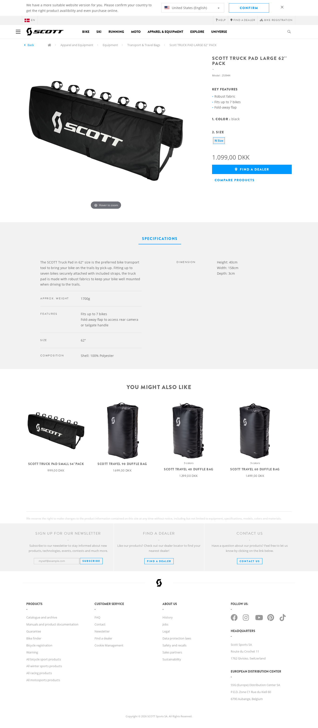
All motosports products (43, 680)
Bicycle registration (39, 645)
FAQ (97, 617)
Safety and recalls (174, 645)
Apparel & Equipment (165, 31)
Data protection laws (176, 638)
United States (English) (189, 8)
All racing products (39, 673)
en (33, 20)
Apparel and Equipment (77, 45)
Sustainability (171, 659)
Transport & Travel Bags (143, 45)
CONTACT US (250, 561)
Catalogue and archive (41, 617)
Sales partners (172, 652)
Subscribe (91, 561)
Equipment (110, 45)
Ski (98, 31)
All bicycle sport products (43, 659)
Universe (219, 31)
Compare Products (235, 180)
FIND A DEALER (159, 561)
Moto (136, 31)
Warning (32, 652)
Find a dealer (254, 169)
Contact (100, 624)
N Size (219, 141)
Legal (166, 631)
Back (30, 45)
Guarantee (33, 631)
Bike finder (33, 638)
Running (116, 31)
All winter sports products (44, 666)
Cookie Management (109, 645)
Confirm (249, 8)
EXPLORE (197, 31)
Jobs (165, 624)
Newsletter (102, 631)
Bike (85, 31)
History (167, 617)
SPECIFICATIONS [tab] (160, 238)
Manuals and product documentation (52, 624)
